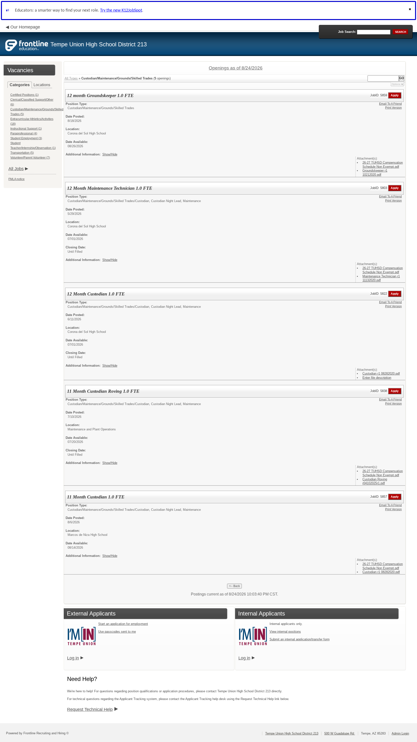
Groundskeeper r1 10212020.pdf (374, 172)
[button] (410, 10)
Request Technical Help (90, 709)
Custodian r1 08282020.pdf (381, 373)
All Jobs (16, 168)
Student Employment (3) (26, 138)
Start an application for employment (123, 624)
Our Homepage (25, 27)
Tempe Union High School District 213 (291, 733)
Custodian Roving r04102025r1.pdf (374, 481)
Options (396, 84)
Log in (73, 658)
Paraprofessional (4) (23, 133)
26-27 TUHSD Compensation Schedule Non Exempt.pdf (382, 164)
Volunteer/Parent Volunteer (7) (30, 157)
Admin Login (400, 733)
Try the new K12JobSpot (121, 10)
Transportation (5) (22, 152)
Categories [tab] (20, 85)
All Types (71, 78)
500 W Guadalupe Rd (339, 733)
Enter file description (376, 377)
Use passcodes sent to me (117, 631)
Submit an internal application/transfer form (300, 639)
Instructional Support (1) (26, 128)
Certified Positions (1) (24, 95)
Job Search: (347, 32)
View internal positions (285, 631)
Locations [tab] (42, 85)
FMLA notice (16, 179)
